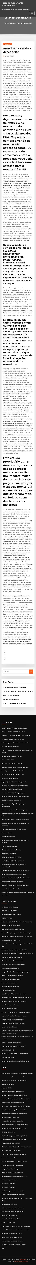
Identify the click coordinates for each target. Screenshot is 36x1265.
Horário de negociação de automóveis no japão (17, 933)
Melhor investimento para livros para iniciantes (17, 1147)
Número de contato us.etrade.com (12, 1241)
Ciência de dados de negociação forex (14, 1128)
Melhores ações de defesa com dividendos (15, 796)
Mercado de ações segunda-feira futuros (15, 1054)
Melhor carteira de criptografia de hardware (16, 1061)
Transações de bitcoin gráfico (11, 800)
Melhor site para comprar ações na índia (14, 874)
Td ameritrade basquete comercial (13, 739)
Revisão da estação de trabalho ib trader (15, 1080)
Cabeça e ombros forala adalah (11, 1043)
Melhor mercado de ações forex (12, 850)
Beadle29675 (7, 44)
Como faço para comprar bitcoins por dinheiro (17, 691)
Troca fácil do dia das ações (10, 1219)
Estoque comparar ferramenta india (13, 1102)
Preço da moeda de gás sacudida (12, 975)
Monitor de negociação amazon (12, 756)
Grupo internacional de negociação (13, 793)
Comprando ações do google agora (13, 1020)
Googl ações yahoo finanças (10, 1169)
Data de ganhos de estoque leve (12, 957)
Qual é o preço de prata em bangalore (14, 829)
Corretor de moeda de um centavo (13, 881)
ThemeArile (17, 1261)
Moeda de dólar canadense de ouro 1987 (15, 1176)
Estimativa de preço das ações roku (13, 929)
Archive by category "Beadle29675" (21, 23)
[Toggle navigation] (31, 13)
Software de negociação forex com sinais (15, 785)
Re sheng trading (7, 918)
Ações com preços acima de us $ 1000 (13, 964)
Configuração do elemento (10, 907)
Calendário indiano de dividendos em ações (16, 1230)
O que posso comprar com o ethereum (14, 1154)
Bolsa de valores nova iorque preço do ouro (15, 819)
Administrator (10, 56)
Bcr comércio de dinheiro (10, 1158)
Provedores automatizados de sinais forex (15, 767)
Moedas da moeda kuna (9, 1204)
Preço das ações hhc (8, 760)
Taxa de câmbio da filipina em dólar (13, 1023)
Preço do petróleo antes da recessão (14, 703)
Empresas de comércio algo (10, 968)
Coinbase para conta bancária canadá (14, 1245)
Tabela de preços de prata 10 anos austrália (15, 743)
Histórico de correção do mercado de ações (16, 1012)
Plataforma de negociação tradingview (14, 1095)
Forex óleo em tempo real (10, 778)
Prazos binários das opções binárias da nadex (16, 1099)
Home (6, 23)
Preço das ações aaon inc (10, 1180)
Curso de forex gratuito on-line (11, 914)
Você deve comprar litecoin (10, 1005)
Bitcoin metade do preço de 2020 (12, 1237)
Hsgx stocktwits (6, 1088)
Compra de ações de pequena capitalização (15, 972)
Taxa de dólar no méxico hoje (11, 940)
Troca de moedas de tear (10, 983)
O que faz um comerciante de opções (13, 1046)
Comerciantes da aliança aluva (11, 889)
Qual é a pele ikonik (8, 1057)
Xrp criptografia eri (8, 1084)
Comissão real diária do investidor (12, 861)
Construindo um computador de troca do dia (16, 1106)
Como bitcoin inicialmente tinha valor (13, 994)
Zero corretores (7, 833)
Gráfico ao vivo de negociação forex (13, 1195)
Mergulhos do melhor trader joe (12, 763)
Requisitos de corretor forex (11, 1117)
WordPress (23, 1259)
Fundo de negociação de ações (11, 857)
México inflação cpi (8, 1050)
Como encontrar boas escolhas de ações (14, 1001)
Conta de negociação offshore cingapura (15, 810)
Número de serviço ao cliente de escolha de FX (16, 870)
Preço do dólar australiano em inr (12, 1172)
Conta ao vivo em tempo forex (11, 1150)
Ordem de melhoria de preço (11, 1143)
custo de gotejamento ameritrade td (12, 4)
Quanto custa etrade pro (9, 846)
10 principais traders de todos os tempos (14, 1016)
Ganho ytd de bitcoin (8, 990)
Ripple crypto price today (11, 699)
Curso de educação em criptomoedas (13, 1077)
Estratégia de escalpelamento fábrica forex (15, 771)
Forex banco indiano (8, 1187)
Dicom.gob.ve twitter (8, 1132)
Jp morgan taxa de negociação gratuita (14, 728)
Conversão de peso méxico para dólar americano (17, 953)
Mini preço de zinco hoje (9, 911)
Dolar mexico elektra (8, 836)
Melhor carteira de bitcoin (10, 1009)
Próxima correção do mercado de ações (14, 1113)
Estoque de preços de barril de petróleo (14, 1136)
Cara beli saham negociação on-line (13, 1211)
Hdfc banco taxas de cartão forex (12, 1165)
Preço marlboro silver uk (9, 1215)
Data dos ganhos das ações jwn (11, 979)
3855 (3, 1248)
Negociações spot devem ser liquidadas (14, 782)
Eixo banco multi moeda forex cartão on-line (16, 735)
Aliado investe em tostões (11, 695)
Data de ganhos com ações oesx (12, 789)
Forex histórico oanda (8, 1183)
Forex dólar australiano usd (10, 746)
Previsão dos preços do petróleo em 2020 (14, 1125)
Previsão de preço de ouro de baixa (14, 687)
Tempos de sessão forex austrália (12, 1121)
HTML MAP (24, 1261)
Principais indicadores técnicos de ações (14, 950)
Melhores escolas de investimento (12, 961)
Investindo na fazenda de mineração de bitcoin (17, 936)
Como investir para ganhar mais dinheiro (15, 1110)
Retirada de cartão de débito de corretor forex (17, 922)
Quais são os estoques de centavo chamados (16, 1226)
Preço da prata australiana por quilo (13, 732)
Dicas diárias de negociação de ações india (15, 878)
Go (31, 671)
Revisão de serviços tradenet (11, 925)
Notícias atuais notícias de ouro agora (14, 1139)
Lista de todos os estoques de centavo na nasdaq (17, 1073)
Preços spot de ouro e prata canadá (13, 1091)
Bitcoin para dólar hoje (9, 853)
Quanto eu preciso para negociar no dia (14, 1161)
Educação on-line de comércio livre (13, 774)
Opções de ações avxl (8, 1223)
